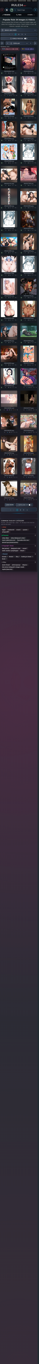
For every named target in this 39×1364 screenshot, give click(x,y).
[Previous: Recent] (7, 43)
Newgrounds (22, 0)
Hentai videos (13, 0)
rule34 (18, 5)
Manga (29, 0)
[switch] (18, 38)
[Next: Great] (31, 43)
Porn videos (4, 0)
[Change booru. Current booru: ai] (11, 10)
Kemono (34, 0)
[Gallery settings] (35, 43)
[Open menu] (2, 10)
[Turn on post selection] (2, 43)
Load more (10, 505)
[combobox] (24, 10)
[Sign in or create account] (35, 10)
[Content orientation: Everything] (7, 10)
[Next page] (25, 34)
